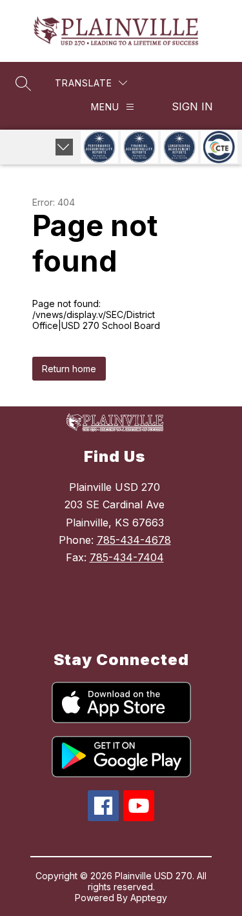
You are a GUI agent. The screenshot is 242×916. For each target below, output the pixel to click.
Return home (69, 368)
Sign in (192, 106)
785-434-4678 (134, 539)
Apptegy (148, 897)
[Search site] (23, 83)
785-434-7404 (127, 557)
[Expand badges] (64, 147)
